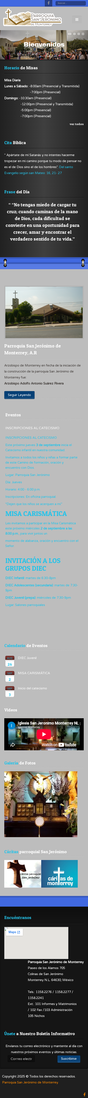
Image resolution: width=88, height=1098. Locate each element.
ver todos (77, 124)
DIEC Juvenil (27, 658)
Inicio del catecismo (32, 688)
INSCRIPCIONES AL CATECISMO (32, 428)
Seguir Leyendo (19, 395)
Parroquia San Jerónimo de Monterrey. (30, 1082)
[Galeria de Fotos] (40, 836)
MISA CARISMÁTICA (34, 673)
